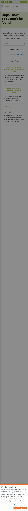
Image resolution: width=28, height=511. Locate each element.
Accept (20, 508)
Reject (7, 508)
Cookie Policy (13, 497)
